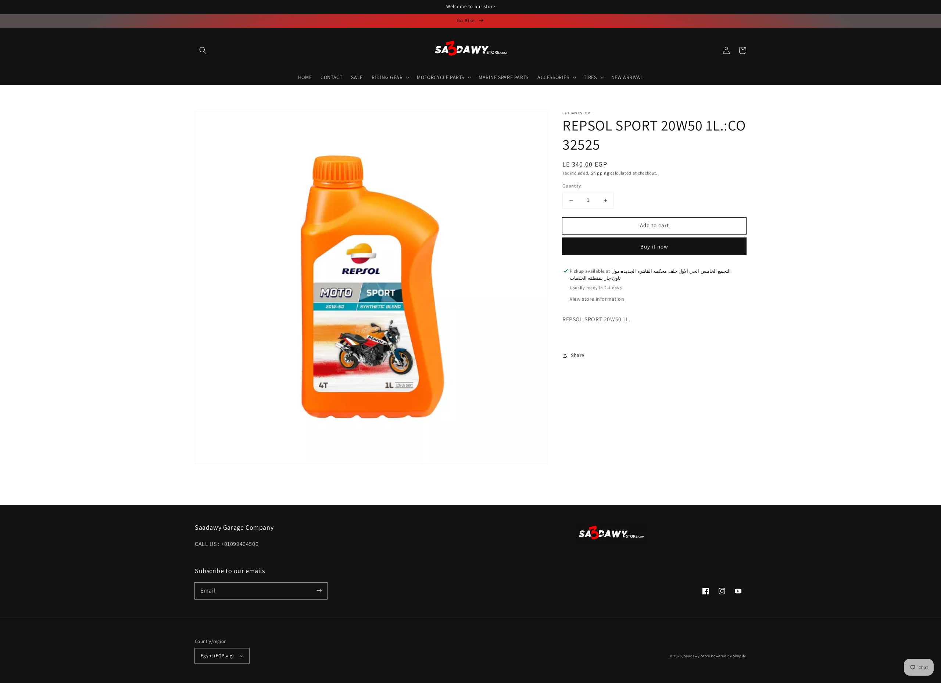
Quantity (571, 186)
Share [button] (577, 355)
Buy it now (654, 246)
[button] (203, 50)
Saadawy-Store (697, 656)
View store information (597, 299)
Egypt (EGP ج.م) (217, 655)
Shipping (600, 173)
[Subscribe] (319, 591)
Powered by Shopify (728, 656)
